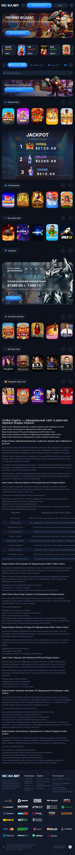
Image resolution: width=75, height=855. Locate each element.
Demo (8, 126)
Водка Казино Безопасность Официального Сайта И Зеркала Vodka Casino (30, 437)
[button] (4, 65)
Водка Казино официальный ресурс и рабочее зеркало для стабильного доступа (33, 427)
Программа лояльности (28, 782)
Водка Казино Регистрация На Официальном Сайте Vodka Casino (27, 429)
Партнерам (40, 788)
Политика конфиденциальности (44, 784)
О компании (28, 779)
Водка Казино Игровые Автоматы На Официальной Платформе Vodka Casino (31, 434)
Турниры (27, 785)
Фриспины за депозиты (28, 789)
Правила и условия (43, 779)
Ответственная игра (43, 781)
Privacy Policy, (57, 791)
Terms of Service (67, 791)
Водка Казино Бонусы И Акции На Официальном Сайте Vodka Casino (28, 432)
